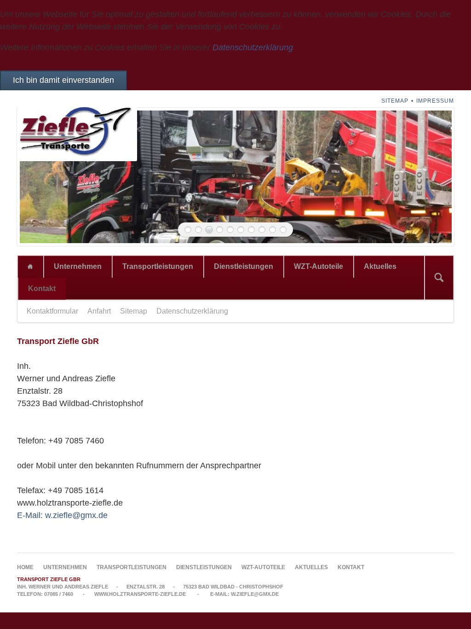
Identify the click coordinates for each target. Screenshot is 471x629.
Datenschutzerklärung (253, 47)
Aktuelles (380, 266)
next (433, 177)
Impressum (435, 101)
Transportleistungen (157, 266)
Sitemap (394, 101)
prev (37, 177)
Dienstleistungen (243, 266)
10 (283, 229)
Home (30, 267)
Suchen (439, 278)
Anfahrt (99, 311)
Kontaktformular (52, 311)
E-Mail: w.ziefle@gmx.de (62, 515)
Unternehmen (78, 266)
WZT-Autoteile (318, 266)
